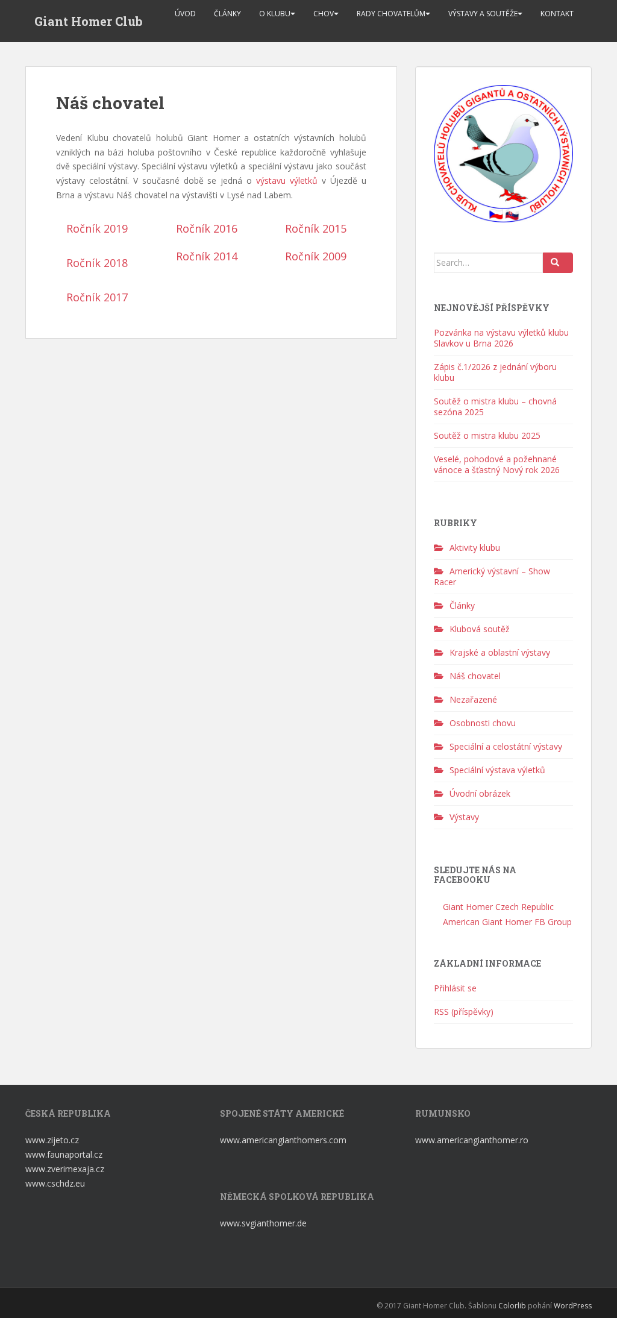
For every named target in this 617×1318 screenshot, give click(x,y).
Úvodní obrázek (479, 793)
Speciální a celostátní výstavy (505, 746)
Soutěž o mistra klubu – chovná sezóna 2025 (495, 406)
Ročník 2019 (97, 228)
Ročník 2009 (315, 256)
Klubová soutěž (479, 629)
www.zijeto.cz (52, 1140)
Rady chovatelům (391, 13)
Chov (323, 13)
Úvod (185, 13)
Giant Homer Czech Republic (497, 906)
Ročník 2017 (97, 297)
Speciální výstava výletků (497, 770)
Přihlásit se (455, 988)
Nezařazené (473, 699)
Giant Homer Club (88, 21)
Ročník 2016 (206, 228)
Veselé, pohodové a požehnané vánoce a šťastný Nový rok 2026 (497, 464)
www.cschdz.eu (55, 1183)
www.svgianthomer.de (263, 1223)
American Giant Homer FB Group (506, 921)
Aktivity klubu (474, 547)
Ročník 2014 (206, 256)
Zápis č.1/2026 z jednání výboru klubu (495, 372)
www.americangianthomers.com (284, 1140)
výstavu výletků (287, 180)
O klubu (274, 13)
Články (227, 13)
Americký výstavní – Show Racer (492, 576)
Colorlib (512, 1306)
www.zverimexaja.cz (64, 1169)
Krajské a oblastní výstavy (499, 652)
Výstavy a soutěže (483, 13)
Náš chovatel (475, 676)
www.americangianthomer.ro (471, 1140)
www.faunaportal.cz (63, 1154)
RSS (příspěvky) (463, 1011)
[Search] (558, 263)
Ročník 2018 (97, 263)
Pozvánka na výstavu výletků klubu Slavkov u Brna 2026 (501, 338)
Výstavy (464, 817)
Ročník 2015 (315, 228)
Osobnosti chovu (482, 723)
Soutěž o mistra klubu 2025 (487, 435)
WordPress (573, 1306)
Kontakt (557, 13)
